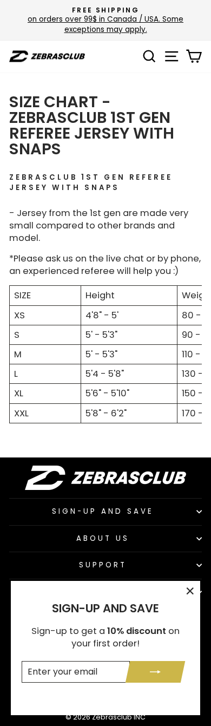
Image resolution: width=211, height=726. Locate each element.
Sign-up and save (103, 511)
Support (103, 565)
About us (102, 538)
